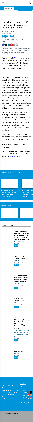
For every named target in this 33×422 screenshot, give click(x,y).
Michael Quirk (8, 33)
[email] (14, 44)
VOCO (16, 58)
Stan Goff (16, 283)
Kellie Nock (17, 260)
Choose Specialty (8, 8)
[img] (16, 3)
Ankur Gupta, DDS (19, 241)
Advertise (10, 385)
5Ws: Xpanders (19, 351)
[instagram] (31, 398)
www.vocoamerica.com (18, 156)
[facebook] (3, 44)
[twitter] (6, 44)
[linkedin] (8, 44)
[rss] (31, 395)
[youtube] (28, 395)
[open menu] (2, 3)
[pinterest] (11, 44)
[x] (31, 392)
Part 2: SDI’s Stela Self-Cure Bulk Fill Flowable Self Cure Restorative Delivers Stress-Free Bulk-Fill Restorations (21, 235)
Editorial (16, 385)
